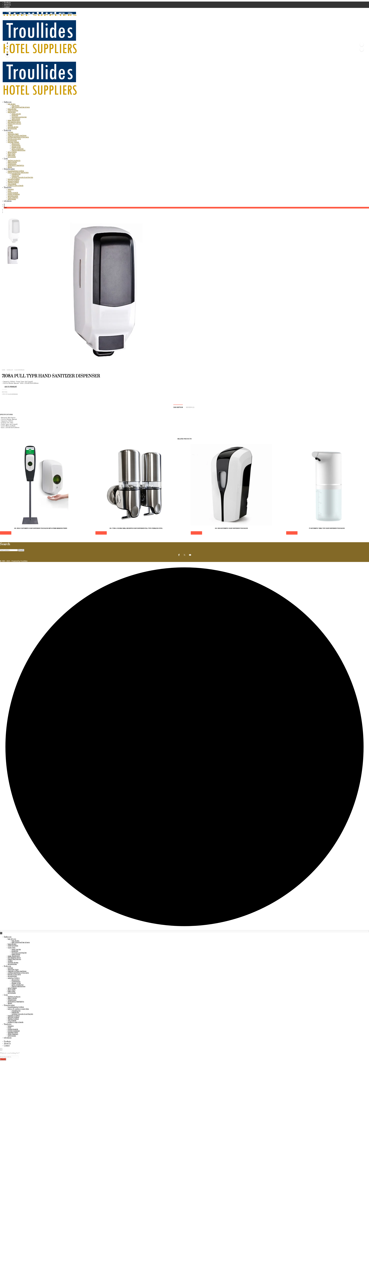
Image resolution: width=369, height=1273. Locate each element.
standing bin (16, 174)
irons (9, 191)
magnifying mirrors (14, 123)
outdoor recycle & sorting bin (22, 177)
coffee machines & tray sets (18, 137)
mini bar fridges (13, 142)
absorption (16, 143)
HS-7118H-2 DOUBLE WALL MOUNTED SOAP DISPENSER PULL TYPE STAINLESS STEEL (136, 528)
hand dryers (12, 109)
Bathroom (7, 102)
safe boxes (12, 199)
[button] (4, 204)
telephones (12, 164)
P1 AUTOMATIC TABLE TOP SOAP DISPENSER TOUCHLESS (327, 528)
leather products (14, 160)
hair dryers (11, 104)
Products (7, 3)
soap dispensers (14, 120)
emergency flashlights (16, 165)
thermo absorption (18, 150)
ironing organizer (14, 194)
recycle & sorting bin (19, 117)
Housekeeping (9, 169)
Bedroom (7, 130)
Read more (6, 533)
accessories (12, 128)
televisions (8, 201)
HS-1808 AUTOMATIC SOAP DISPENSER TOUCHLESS (231, 528)
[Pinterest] (7, 55)
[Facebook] (7, 43)
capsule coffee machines (17, 135)
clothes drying (13, 127)
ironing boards (13, 192)
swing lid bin (16, 118)
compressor (16, 145)
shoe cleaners (13, 197)
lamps (10, 167)
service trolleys (13, 180)
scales (10, 125)
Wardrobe (8, 187)
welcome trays (13, 134)
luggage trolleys (14, 179)
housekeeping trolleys (16, 171)
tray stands (12, 184)
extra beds (12, 157)
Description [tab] (178, 407)
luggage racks (13, 196)
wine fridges (12, 152)
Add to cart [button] (101, 533)
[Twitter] (7, 49)
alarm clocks (12, 162)
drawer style (16, 147)
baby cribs (11, 155)
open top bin (16, 114)
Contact (7, 7)
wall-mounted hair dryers (21, 107)
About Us (7, 5)
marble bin (15, 176)
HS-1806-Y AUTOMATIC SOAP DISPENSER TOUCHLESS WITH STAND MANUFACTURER (40, 528)
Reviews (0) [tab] (190, 407)
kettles (10, 132)
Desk (6, 159)
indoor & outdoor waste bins (18, 172)
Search (21, 550)
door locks (11, 153)
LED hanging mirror (14, 122)
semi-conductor (18, 148)
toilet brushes (13, 110)
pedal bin (15, 115)
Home (3, 369)
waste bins (12, 112)
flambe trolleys (13, 182)
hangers (11, 189)
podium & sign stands (15, 185)
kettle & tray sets (14, 139)
